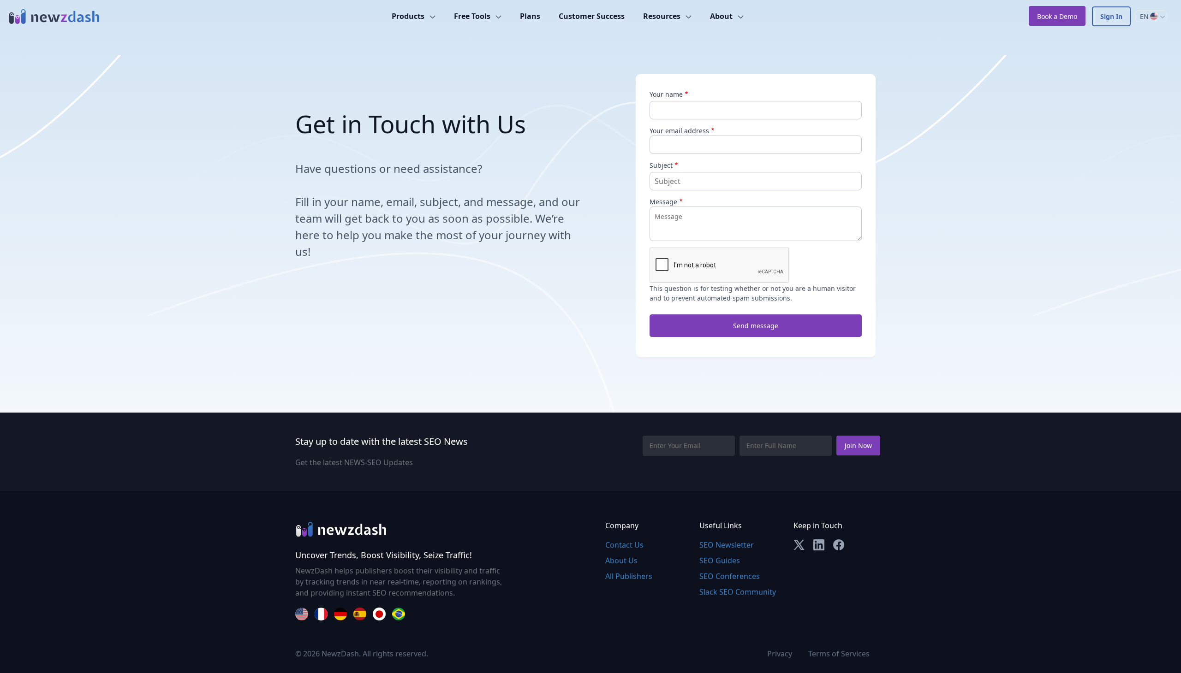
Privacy (779, 654)
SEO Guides (719, 560)
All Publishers (628, 576)
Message (663, 201)
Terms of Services (839, 654)
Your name (666, 94)
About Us (621, 560)
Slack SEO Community (737, 592)
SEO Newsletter (726, 545)
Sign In (1111, 16)
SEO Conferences (729, 576)
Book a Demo (1057, 16)
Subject (661, 165)
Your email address (679, 130)
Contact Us (624, 545)
